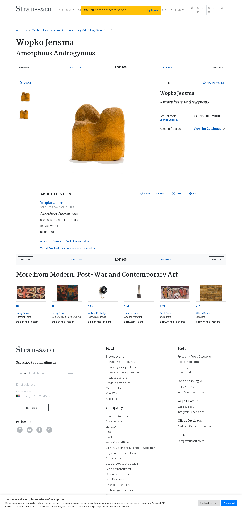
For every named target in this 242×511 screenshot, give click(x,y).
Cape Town (186, 401)
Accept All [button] (229, 503)
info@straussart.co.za (191, 392)
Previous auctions (117, 377)
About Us (111, 398)
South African (73, 241)
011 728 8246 (186, 386)
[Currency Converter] (192, 8)
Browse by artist (115, 356)
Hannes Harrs (131, 313)
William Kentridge (97, 313)
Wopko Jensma (53, 202)
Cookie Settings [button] (208, 503)
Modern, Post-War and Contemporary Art (59, 30)
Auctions (22, 30)
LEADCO (111, 426)
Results (218, 67)
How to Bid (184, 372)
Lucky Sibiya (22, 313)
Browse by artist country (120, 361)
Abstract (45, 241)
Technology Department (120, 490)
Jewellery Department (118, 468)
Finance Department (118, 484)
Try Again (152, 10)
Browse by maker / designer (122, 372)
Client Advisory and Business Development (131, 447)
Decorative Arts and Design (122, 463)
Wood (87, 241)
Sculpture (58, 241)
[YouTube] (29, 430)
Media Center (113, 388)
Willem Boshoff (204, 313)
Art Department (115, 458)
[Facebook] (39, 430)
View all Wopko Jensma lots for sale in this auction (67, 248)
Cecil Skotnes (167, 313)
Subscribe (32, 408)
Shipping (183, 367)
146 (90, 306)
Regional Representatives (121, 453)
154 (126, 306)
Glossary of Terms (189, 361)
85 (53, 306)
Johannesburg (188, 381)
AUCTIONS (65, 10)
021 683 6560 (186, 406)
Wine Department (116, 479)
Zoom (27, 82)
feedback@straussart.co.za (194, 426)
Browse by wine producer (121, 367)
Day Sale (96, 30)
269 (162, 306)
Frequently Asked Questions (194, 356)
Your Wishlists (114, 393)
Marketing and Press (118, 442)
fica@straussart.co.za (191, 441)
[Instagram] (20, 430)
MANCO (110, 437)
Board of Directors (117, 416)
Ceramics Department (119, 474)
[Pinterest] (49, 430)
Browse (24, 67)
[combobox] (22, 372)
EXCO (109, 432)
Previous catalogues (118, 382)
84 (17, 306)
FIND (178, 10)
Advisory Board (115, 421)
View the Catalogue (207, 128)
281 (198, 306)
